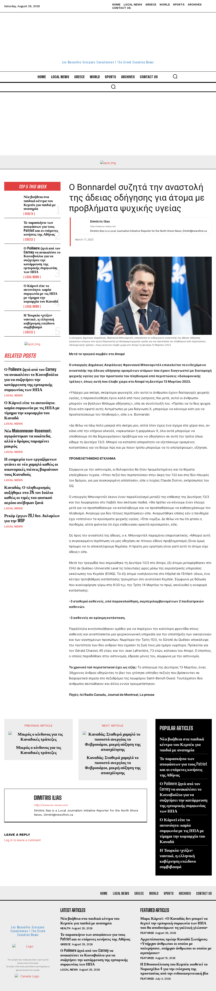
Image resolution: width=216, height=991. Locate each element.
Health (29, 213)
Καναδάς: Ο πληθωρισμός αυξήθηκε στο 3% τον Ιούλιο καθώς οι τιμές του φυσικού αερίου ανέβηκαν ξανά (28, 495)
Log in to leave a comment (22, 840)
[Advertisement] (108, 123)
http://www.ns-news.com (103, 226)
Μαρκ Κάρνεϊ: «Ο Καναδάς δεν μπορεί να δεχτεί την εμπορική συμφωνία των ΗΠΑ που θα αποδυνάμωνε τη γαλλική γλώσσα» (174, 923)
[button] (175, 76)
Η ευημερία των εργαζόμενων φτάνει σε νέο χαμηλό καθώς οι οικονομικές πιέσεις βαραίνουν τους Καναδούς (31, 466)
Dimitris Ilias (100, 221)
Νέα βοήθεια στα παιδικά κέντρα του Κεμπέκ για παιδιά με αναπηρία (40, 202)
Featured (147, 933)
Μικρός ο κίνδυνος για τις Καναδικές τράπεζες (38, 750)
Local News (32, 277)
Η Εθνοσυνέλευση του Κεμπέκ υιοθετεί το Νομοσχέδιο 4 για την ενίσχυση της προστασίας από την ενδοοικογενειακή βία (174, 968)
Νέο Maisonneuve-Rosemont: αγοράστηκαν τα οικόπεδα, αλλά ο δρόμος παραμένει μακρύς (28, 438)
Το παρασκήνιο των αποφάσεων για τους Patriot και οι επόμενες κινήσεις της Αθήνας (41, 228)
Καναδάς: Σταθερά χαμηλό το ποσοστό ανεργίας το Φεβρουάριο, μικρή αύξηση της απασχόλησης (112, 765)
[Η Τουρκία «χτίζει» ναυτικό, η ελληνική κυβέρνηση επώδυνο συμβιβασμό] (12, 321)
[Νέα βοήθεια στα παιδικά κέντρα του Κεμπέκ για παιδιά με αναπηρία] (12, 202)
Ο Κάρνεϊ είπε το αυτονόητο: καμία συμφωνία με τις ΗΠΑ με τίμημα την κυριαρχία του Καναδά (41, 293)
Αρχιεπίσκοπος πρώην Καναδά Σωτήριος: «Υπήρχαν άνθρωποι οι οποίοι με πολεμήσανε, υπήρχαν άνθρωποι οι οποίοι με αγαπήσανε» (176, 946)
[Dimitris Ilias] (80, 226)
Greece (29, 239)
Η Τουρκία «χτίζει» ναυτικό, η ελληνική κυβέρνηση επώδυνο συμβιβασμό (39, 321)
